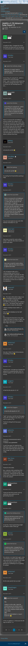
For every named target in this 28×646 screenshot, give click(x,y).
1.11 (22, 16)
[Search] (18, 1)
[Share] (24, 31)
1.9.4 (16, 16)
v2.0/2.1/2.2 (4, 14)
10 (19, 630)
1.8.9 (12, 16)
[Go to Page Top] (25, 643)
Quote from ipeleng (12, 167)
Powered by (14, 643)
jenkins (20, 13)
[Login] (22, 2)
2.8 (19, 14)
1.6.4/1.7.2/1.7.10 (5, 16)
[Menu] (26, 1)
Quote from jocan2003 (12, 194)
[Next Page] (21, 630)
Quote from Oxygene (12, 407)
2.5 (11, 14)
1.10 (19, 16)
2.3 (8, 14)
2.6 (14, 14)
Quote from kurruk (11, 543)
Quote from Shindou (12, 103)
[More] (24, 42)
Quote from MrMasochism (13, 513)
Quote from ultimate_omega (14, 66)
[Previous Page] (6, 630)
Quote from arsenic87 (12, 598)
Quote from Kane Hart (12, 259)
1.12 (25, 16)
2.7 (16, 14)
